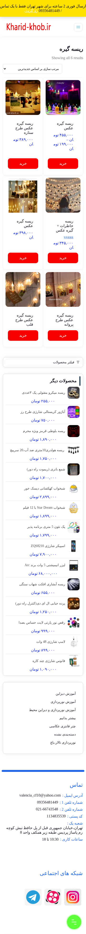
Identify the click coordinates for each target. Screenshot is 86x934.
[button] (23, 163)
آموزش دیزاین (66, 693)
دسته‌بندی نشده (65, 734)
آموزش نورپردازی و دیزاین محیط (52, 710)
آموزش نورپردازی (63, 702)
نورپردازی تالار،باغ (63, 742)
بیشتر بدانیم (67, 718)
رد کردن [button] (31, 11)
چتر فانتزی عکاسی (62, 726)
